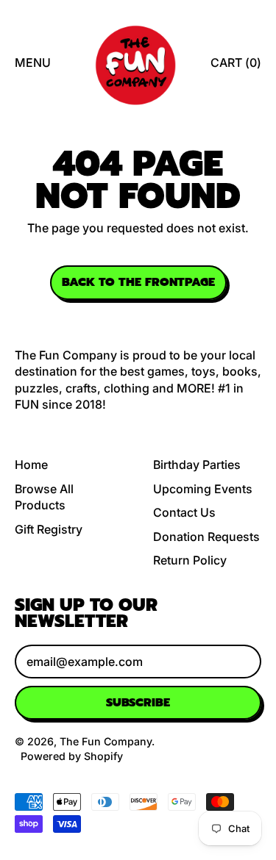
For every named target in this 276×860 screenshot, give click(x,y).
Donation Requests (206, 536)
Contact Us (184, 512)
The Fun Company (106, 741)
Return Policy (190, 560)
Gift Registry (48, 529)
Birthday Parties (197, 464)
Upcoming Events (202, 488)
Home (31, 464)
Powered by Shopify (72, 756)
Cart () (235, 66)
